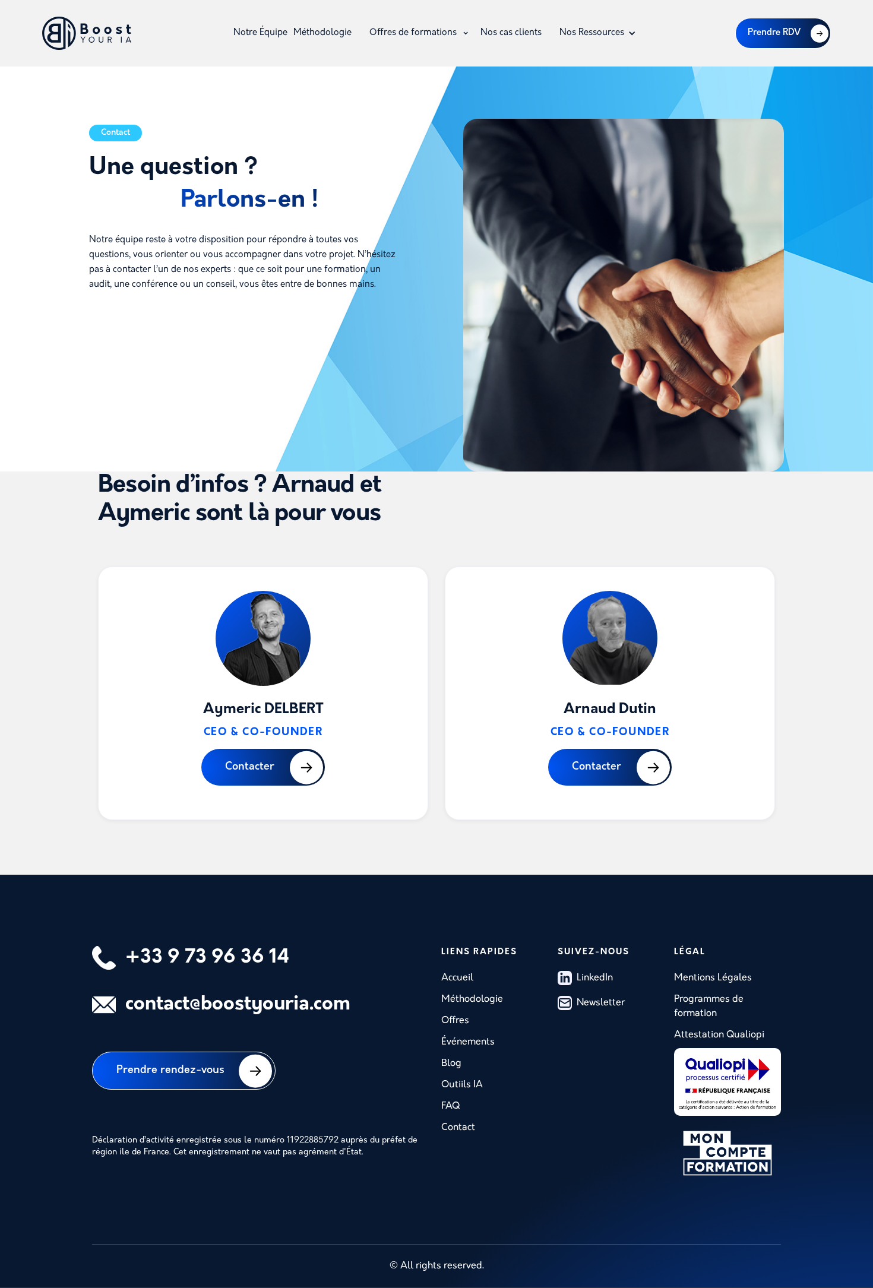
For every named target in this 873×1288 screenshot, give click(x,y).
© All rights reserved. (437, 1266)
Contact (458, 1127)
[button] (419, 33)
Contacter (249, 767)
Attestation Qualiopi (719, 1035)
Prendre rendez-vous (170, 1070)
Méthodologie (322, 33)
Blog (451, 1063)
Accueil (457, 978)
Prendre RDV (774, 33)
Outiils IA (462, 1085)
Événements (468, 1042)
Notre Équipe (260, 33)
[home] (86, 33)
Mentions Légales (713, 978)
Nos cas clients (511, 33)
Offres (455, 1021)
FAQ (450, 1106)
